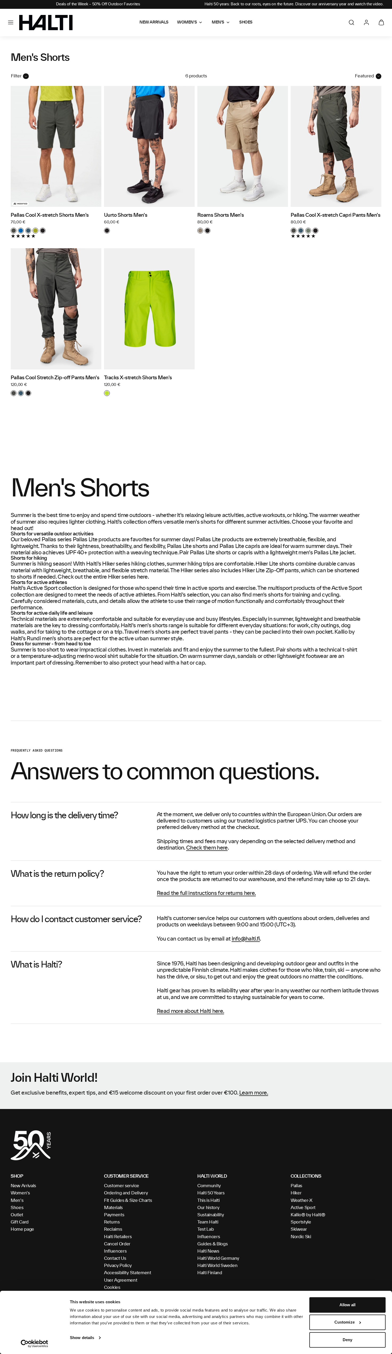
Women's (20, 1193)
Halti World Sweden (217, 1266)
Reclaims (113, 1229)
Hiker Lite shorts (274, 564)
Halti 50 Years (211, 1193)
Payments (114, 1215)
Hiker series (116, 564)
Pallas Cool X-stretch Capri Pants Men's (335, 215)
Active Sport (303, 1208)
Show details (82, 1337)
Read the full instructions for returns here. (206, 893)
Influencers (115, 1251)
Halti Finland (209, 1273)
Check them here (207, 848)
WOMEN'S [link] (187, 22)
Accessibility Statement (127, 1273)
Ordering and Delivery (126, 1193)
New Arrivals (23, 1186)
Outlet (17, 1215)
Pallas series (57, 539)
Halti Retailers (117, 1237)
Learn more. (253, 1093)
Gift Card (20, 1222)
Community (209, 1186)
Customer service (121, 1186)
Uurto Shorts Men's (125, 215)
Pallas (296, 1186)
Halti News (208, 1251)
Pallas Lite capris (239, 546)
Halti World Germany (218, 1258)
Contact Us (115, 1258)
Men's (17, 1200)
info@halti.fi (246, 939)
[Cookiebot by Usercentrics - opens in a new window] (34, 1344)
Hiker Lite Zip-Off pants (270, 570)
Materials (113, 1208)
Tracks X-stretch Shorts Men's (138, 378)
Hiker (296, 1193)
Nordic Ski (301, 1237)
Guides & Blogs (212, 1244)
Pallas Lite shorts (187, 546)
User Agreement (120, 1280)
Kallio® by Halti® (308, 1215)
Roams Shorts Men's (220, 215)
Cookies (112, 1287)
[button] (10, 22)
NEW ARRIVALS (154, 22)
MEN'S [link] (218, 22)
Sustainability (210, 1215)
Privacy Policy (118, 1266)
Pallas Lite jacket (334, 552)
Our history (208, 1208)
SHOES (246, 22)
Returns (112, 1222)
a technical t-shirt (335, 650)
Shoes (17, 1208)
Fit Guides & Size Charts (128, 1200)
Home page (22, 1229)
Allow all (347, 1304)
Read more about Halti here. (190, 1011)
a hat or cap (190, 663)
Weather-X (302, 1200)
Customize (344, 1322)
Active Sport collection (54, 588)
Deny (347, 1339)
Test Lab (205, 1229)
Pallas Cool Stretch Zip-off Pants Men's (55, 378)
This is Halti (208, 1200)
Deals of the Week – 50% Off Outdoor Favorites (98, 4)
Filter (16, 76)
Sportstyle (301, 1222)
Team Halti (207, 1222)
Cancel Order (117, 1244)
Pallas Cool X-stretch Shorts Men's (50, 215)
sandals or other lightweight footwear (282, 656)
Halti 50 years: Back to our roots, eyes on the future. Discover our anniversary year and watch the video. (294, 4)
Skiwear (299, 1229)
